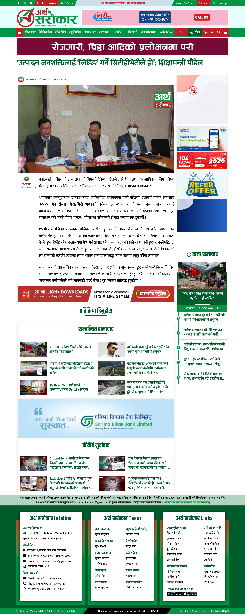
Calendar (204, 3)
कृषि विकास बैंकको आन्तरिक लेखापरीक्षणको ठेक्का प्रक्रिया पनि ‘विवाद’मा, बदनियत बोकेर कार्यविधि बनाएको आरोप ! (148, 463)
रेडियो (197, 32)
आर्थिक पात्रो (173, 577)
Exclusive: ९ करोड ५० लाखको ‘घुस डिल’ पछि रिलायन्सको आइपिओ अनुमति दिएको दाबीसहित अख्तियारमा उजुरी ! (71, 483)
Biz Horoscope (220, 3)
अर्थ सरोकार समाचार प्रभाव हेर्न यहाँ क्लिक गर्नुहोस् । (187, 502)
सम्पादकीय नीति (212, 533)
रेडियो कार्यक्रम (138, 3)
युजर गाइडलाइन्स (213, 571)
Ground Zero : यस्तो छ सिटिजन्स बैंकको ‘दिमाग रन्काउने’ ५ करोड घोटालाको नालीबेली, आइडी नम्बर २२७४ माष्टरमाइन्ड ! (69, 463)
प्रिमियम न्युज (173, 571)
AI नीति (208, 559)
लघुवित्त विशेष (75, 32)
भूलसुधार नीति (211, 549)
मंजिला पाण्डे (101, 563)
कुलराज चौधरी (133, 563)
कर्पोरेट (118, 32)
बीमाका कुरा (90, 32)
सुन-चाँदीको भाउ (148, 32)
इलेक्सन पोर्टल (174, 538)
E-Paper (69, 3)
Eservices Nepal (220, 611)
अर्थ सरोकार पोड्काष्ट (115, 3)
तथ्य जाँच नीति (211, 543)
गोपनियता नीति (211, 538)
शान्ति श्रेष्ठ (100, 575)
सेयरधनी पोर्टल (174, 533)
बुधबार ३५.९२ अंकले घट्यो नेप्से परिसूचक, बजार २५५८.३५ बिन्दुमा (69, 387)
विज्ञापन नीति (210, 554)
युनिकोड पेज (173, 549)
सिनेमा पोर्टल (173, 543)
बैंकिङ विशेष (60, 32)
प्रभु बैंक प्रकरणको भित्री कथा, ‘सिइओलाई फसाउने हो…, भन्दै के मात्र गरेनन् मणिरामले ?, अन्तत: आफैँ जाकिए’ (149, 483)
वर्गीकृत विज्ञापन (175, 582)
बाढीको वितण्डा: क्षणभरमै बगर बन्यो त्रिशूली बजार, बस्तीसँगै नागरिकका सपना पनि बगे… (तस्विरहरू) (147, 368)
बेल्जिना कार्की (132, 534)
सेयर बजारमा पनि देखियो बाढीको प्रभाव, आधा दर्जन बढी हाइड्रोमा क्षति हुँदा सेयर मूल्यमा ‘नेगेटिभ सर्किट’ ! (147, 387)
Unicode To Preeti (184, 3)
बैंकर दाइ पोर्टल (174, 554)
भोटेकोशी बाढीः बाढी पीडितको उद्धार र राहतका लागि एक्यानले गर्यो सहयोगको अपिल (72, 368)
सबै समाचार (30, 32)
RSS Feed (209, 582)
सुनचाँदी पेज (173, 559)
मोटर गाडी (132, 32)
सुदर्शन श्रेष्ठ (100, 546)
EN (181, 32)
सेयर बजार (104, 32)
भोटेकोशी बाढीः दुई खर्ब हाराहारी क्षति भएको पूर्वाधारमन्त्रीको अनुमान (148, 349)
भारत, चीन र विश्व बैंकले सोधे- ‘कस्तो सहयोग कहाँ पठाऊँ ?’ (70, 349)
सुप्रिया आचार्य (102, 558)
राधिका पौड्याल (133, 587)
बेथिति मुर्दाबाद (45, 32)
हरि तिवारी (131, 558)
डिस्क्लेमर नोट (211, 577)
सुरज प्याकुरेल (102, 534)
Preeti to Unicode (47, 3)
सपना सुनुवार (101, 587)
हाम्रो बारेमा (209, 566)
